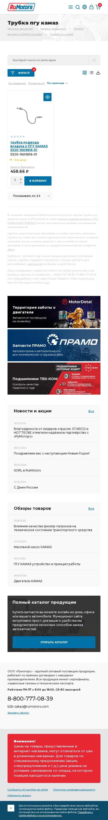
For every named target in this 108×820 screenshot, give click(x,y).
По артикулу (36, 83)
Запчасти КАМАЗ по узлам (25, 34)
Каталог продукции (53, 28)
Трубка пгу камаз (61, 34)
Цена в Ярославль (22, 167)
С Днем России (26, 487)
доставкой (35, 264)
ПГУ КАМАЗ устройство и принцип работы (47, 564)
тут (47, 282)
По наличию (55, 83)
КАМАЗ (78, 28)
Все (91, 411)
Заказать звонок (18, 712)
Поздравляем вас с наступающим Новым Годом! (51, 453)
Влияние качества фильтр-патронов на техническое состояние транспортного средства (53, 528)
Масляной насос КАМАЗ (33, 547)
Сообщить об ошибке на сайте (28, 789)
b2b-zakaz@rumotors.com (28, 706)
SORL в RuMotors (27, 470)
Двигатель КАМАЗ (28, 581)
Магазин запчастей (20, 28)
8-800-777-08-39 (30, 698)
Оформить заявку (19, 795)
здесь (11, 249)
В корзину (37, 181)
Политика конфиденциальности (74, 789)
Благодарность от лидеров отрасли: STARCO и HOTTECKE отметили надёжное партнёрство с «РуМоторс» (51, 432)
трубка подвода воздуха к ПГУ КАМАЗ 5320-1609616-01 (29, 146)
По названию (17, 83)
